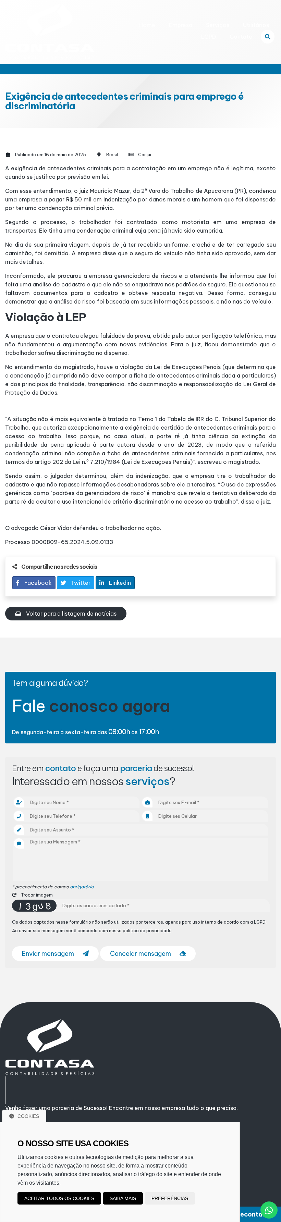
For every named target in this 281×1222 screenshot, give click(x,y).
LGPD (208, 36)
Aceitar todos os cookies (59, 1198)
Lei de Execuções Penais (187, 366)
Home (147, 25)
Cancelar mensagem (141, 954)
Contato (241, 36)
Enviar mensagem (48, 954)
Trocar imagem (36, 895)
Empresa (180, 25)
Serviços (217, 25)
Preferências (169, 1198)
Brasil (112, 154)
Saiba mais (123, 1198)
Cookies (28, 1116)
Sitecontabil (251, 1214)
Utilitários (256, 25)
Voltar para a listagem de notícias (71, 613)
